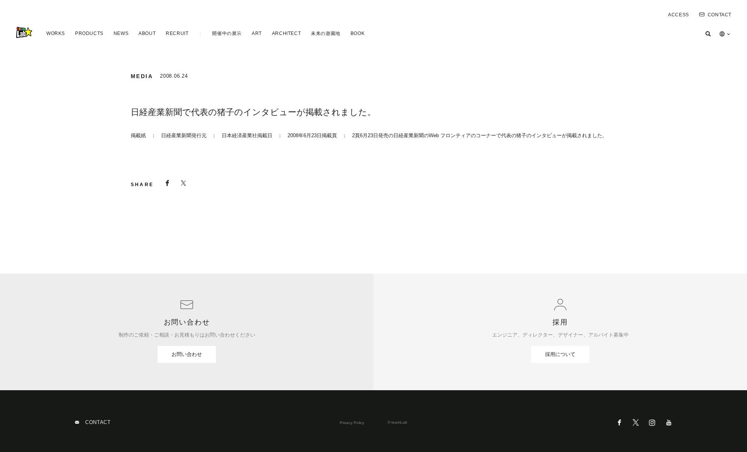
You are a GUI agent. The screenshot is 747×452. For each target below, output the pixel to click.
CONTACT (719, 14)
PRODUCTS (89, 33)
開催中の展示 (227, 33)
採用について (560, 354)
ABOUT (147, 33)
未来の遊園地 (325, 33)
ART (257, 33)
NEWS (121, 33)
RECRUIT (177, 33)
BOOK (358, 33)
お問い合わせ (187, 354)
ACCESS (678, 14)
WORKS (55, 33)
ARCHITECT (286, 33)
